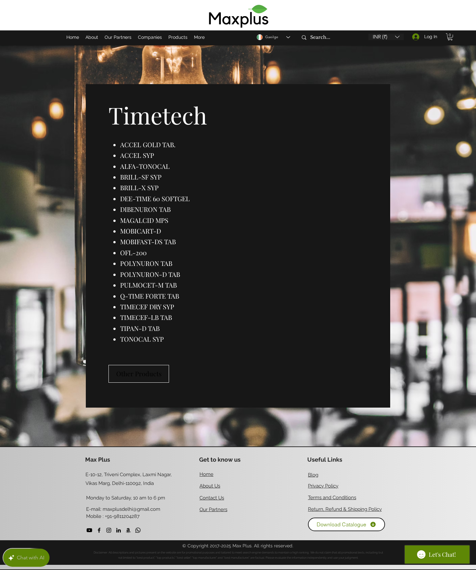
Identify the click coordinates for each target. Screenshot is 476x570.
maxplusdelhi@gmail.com (131, 509)
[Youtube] (89, 530)
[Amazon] (128, 530)
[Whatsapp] (138, 530)
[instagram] (109, 530)
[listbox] (386, 37)
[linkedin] (118, 530)
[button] (386, 37)
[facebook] (99, 530)
